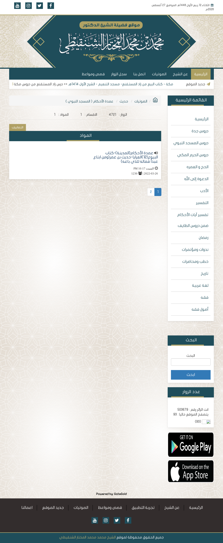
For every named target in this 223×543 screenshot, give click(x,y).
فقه (204, 297)
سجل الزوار (119, 74)
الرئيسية (200, 74)
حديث (124, 101)
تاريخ (204, 274)
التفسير (202, 203)
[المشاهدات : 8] (191, 444)
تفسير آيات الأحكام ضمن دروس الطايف (192, 220)
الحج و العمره (197, 167)
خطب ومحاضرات (195, 262)
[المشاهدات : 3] (191, 471)
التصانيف (17, 127)
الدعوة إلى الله (196, 179)
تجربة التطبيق (143, 508)
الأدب (204, 191)
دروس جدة (200, 131)
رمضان (203, 238)
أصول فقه (200, 309)
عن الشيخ (180, 74)
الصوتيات (159, 74)
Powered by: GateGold (111, 494)
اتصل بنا (139, 74)
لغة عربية (200, 285)
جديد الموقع (53, 508)
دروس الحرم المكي (192, 155)
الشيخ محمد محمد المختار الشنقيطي (87, 537)
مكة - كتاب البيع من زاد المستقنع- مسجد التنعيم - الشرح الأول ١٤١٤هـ (135, 84)
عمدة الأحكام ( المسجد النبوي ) (89, 101)
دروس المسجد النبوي (190, 143)
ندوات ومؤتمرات (195, 250)
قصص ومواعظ (93, 74)
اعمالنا (26, 508)
